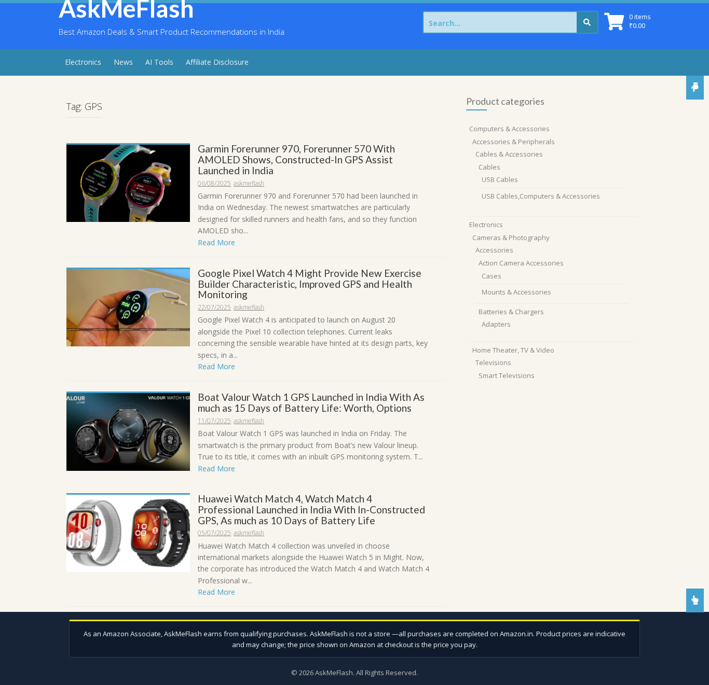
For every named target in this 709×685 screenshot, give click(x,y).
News (123, 62)
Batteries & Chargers (511, 311)
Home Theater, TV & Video (513, 350)
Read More (216, 242)
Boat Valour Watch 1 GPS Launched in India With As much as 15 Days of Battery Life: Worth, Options (311, 402)
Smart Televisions (507, 375)
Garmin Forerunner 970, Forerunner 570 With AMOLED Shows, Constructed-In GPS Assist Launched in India (296, 159)
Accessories (494, 250)
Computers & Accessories (509, 128)
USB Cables (500, 179)
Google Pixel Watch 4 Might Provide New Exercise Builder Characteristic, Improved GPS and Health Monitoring (309, 284)
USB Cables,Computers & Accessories (541, 196)
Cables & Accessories (509, 154)
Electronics (83, 62)
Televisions (493, 362)
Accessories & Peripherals (513, 141)
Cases (491, 276)
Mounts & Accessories (516, 292)
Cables (489, 167)
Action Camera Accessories (521, 263)
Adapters (496, 324)
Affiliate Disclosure (217, 62)
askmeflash (249, 183)
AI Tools (159, 62)
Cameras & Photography (511, 237)
